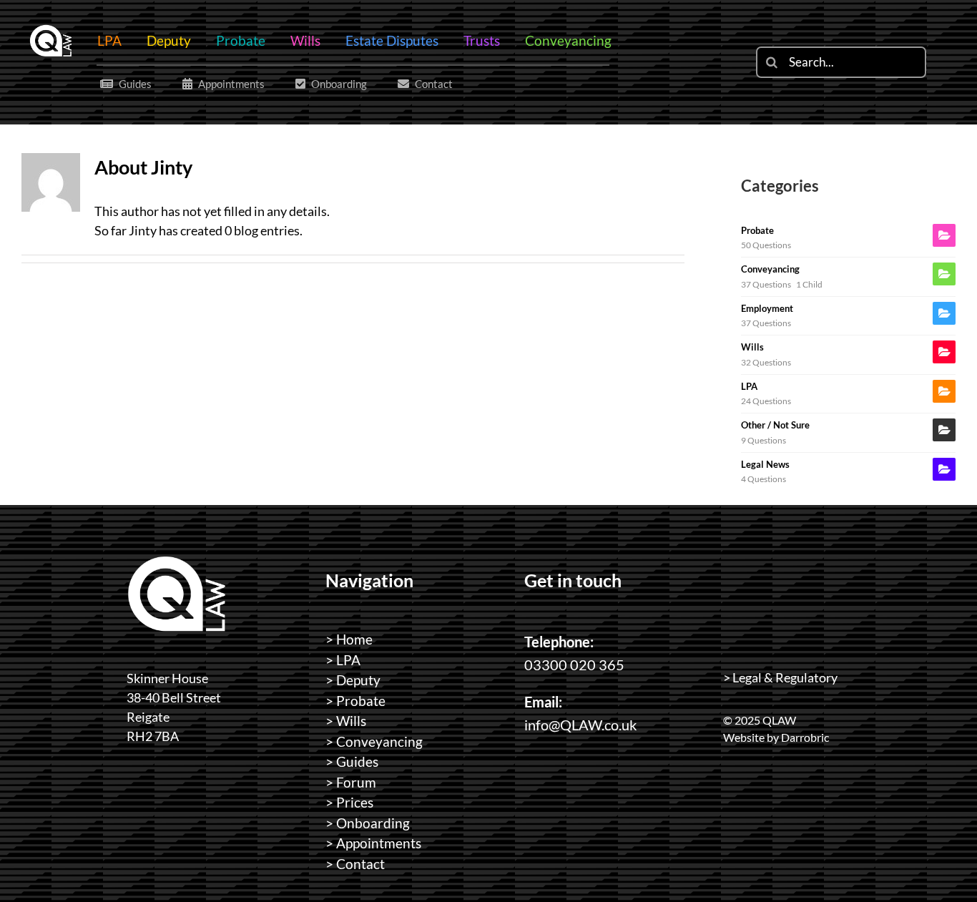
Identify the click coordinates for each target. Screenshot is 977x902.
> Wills (345, 720)
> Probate (355, 700)
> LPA (342, 660)
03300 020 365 (574, 664)
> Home (349, 639)
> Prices (349, 802)
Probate (757, 230)
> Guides (351, 761)
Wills (752, 347)
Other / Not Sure (775, 425)
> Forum (350, 782)
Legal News (765, 464)
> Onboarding (367, 823)
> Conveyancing (374, 741)
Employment (767, 308)
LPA (749, 386)
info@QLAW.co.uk (580, 724)
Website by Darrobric (776, 737)
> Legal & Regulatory (780, 677)
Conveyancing (770, 269)
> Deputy (353, 680)
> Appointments (373, 843)
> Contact (355, 864)
